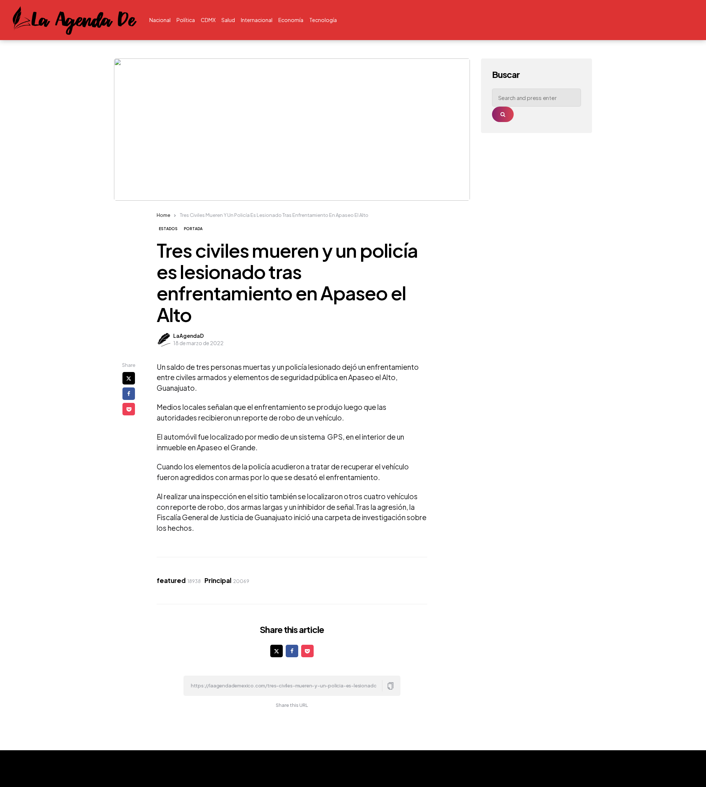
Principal (226, 580)
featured (179, 580)
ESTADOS (168, 228)
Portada (193, 228)
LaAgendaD (188, 335)
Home (163, 215)
